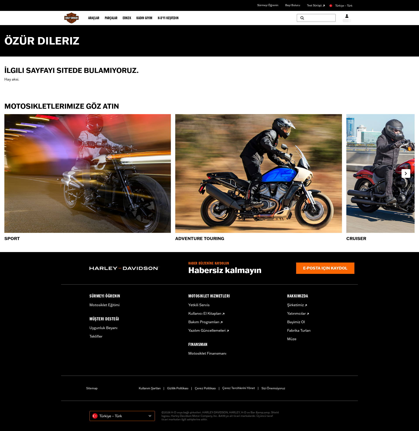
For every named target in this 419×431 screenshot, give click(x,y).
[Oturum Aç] (347, 18)
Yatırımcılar (296, 313)
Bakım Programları (203, 322)
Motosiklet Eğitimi (104, 305)
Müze (291, 339)
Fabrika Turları (299, 330)
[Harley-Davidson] (135, 268)
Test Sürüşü (314, 5)
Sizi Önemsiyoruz (273, 388)
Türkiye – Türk (343, 5)
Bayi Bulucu (292, 5)
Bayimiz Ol (296, 322)
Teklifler (95, 336)
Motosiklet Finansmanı (207, 353)
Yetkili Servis (199, 305)
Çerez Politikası (205, 388)
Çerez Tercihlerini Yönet (238, 388)
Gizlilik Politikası (177, 388)
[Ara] (316, 18)
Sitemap (92, 388)
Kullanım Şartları (150, 388)
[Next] (406, 173)
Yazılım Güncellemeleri (207, 330)
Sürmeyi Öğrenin (267, 5)
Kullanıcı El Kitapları (204, 313)
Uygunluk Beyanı (103, 328)
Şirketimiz (295, 305)
